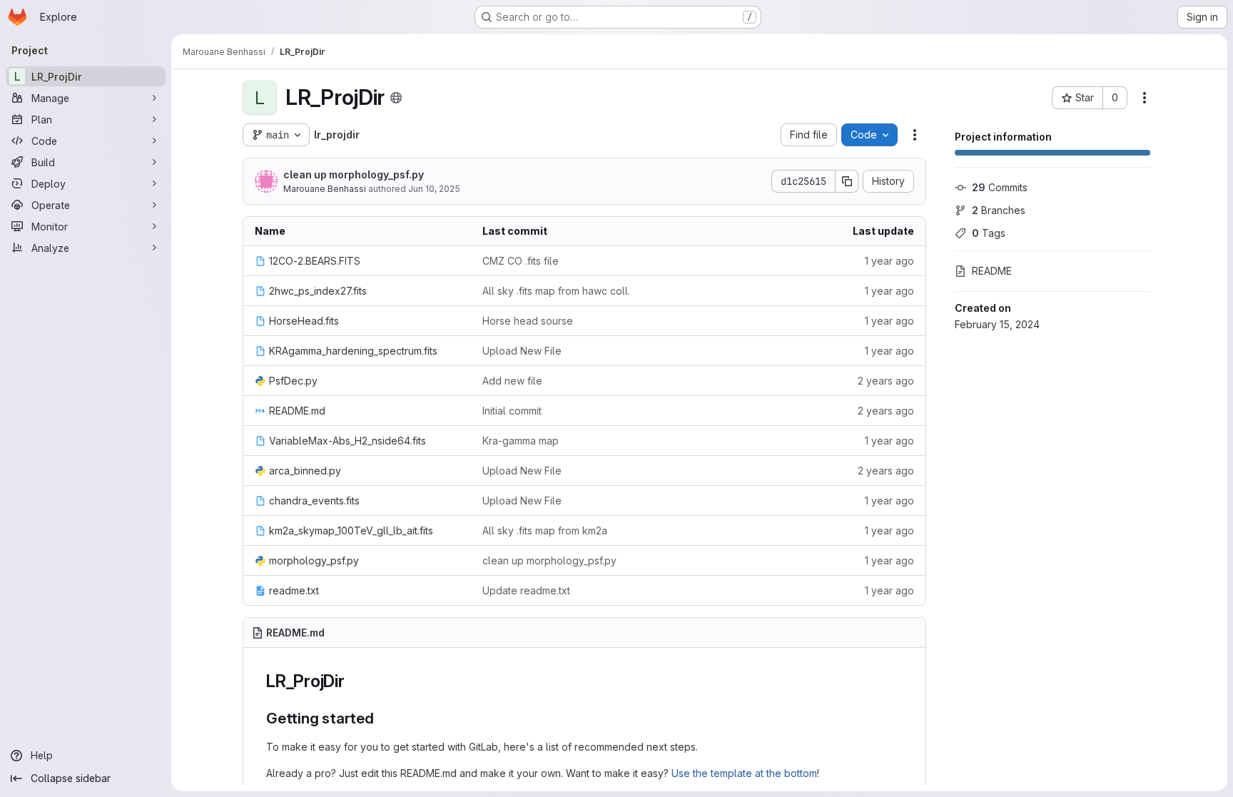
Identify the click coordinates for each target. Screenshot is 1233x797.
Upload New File (522, 351)
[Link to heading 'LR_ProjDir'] (354, 681)
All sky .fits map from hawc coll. (556, 291)
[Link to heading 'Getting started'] (382, 718)
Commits (1000, 187)
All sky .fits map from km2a (544, 530)
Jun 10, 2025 (434, 188)
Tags (988, 233)
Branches (998, 210)
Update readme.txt (526, 590)
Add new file (512, 381)
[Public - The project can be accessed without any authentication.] (396, 97)
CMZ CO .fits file (520, 261)
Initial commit (512, 411)
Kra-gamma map (520, 441)
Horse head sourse (527, 321)
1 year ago (889, 261)
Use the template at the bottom (744, 773)
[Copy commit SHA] (847, 181)
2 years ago (886, 381)
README (992, 271)
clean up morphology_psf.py (353, 174)
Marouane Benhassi (324, 188)
